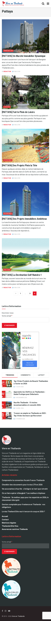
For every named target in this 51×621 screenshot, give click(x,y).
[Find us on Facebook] (2, 610)
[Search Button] (43, 3)
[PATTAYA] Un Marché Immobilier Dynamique (23, 55)
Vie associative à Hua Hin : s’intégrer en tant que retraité (25, 489)
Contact (5, 520)
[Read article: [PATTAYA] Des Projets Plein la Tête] (25, 146)
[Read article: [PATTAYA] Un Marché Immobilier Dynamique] (25, 36)
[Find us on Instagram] (5, 610)
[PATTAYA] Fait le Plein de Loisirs (18, 112)
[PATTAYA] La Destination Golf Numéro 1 (22, 274)
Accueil (5, 516)
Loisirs (7, 107)
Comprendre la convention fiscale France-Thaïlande (23, 480)
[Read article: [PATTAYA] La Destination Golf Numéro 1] (25, 255)
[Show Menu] (48, 3)
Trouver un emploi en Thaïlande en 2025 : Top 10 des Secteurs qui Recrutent (30, 414)
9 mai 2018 (16, 71)
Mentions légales (9, 523)
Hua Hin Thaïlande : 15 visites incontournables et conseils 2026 (27, 403)
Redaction (7, 71)
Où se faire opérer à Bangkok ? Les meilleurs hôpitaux (23, 493)
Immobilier (8, 51)
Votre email (7, 316)
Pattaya (7, 269)
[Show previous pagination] (16, 293)
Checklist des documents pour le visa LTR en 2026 (22, 485)
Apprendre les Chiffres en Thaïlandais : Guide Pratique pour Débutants (29, 393)
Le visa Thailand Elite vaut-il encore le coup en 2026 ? (23, 512)
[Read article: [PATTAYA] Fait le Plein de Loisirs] (25, 92)
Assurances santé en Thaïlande (15, 529)
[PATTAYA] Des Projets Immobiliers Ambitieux (24, 218)
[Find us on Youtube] (9, 610)
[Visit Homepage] (13, 3)
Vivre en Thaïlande (18, 616)
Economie (8, 160)
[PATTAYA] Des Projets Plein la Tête (19, 165)
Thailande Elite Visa (10, 526)
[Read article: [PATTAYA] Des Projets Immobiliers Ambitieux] (25, 199)
